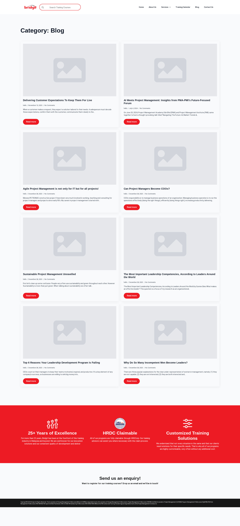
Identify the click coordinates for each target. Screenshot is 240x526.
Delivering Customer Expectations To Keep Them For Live (57, 100)
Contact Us (208, 7)
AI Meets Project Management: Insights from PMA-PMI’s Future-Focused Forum (167, 102)
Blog (197, 7)
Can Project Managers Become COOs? (147, 188)
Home (141, 7)
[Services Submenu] (170, 7)
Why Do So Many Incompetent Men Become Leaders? (156, 362)
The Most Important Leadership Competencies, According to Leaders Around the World (169, 276)
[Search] (43, 7)
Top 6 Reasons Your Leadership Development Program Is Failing (61, 362)
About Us (152, 7)
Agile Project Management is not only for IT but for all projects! (61, 188)
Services (164, 7)
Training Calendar (183, 7)
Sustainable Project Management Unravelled (49, 274)
